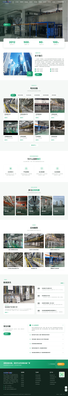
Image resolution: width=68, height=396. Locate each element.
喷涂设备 (35, 1)
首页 (13, 1)
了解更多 (37, 74)
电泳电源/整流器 (37, 95)
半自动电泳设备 (28, 95)
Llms (64, 394)
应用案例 (49, 1)
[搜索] (65, 2)
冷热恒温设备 (37, 384)
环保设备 (40, 1)
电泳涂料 (44, 1)
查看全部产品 (33, 145)
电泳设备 (26, 1)
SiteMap (57, 394)
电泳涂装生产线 (52, 375)
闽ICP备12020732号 (28, 394)
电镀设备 (30, 1)
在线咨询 (6, 333)
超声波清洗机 (54, 95)
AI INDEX (61, 394)
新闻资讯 (21, 1)
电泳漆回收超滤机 (46, 95)
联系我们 (54, 1)
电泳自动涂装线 (20, 95)
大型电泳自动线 (52, 380)
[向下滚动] (34, 37)
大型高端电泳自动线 (53, 382)
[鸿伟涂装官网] (7, 2)
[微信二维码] (66, 390)
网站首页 (22, 375)
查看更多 (62, 283)
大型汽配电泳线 (52, 378)
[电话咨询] (66, 387)
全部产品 (13, 95)
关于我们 (16, 1)
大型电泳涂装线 (52, 384)
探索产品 (6, 24)
